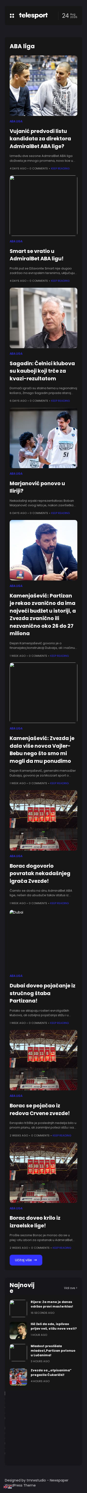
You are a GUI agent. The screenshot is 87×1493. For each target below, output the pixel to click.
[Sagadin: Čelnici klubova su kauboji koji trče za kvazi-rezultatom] (43, 318)
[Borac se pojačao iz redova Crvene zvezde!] (43, 1060)
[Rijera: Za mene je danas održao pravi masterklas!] (18, 1308)
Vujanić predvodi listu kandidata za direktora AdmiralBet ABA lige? (40, 139)
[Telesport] (33, 15)
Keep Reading (60, 168)
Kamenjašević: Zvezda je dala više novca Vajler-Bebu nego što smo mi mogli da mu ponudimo (42, 749)
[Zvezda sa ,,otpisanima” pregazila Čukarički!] (18, 1377)
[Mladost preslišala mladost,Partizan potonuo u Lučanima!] (18, 1352)
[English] (6, 1486)
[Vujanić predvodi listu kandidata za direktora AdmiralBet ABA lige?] (43, 85)
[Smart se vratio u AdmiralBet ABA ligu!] (43, 205)
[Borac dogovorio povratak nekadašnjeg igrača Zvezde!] (43, 820)
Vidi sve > (70, 1288)
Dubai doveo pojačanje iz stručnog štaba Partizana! (42, 993)
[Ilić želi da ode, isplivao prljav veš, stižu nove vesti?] (18, 1330)
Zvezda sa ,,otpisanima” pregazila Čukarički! (51, 1372)
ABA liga (16, 121)
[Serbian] (10, 1486)
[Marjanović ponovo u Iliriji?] (43, 438)
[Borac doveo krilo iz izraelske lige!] (43, 1172)
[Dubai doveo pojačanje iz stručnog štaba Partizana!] (43, 940)
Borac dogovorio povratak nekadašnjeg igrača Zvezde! (40, 873)
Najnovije (22, 1288)
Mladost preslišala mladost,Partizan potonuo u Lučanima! (53, 1350)
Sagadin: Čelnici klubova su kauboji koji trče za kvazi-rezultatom (42, 371)
